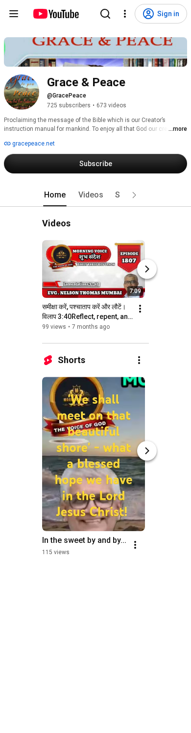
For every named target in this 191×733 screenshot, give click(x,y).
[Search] (105, 14)
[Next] (147, 269)
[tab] (55, 195)
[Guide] (14, 14)
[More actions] (140, 308)
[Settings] (125, 14)
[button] (134, 195)
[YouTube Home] (55, 13)
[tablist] (95, 195)
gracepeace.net (33, 143)
